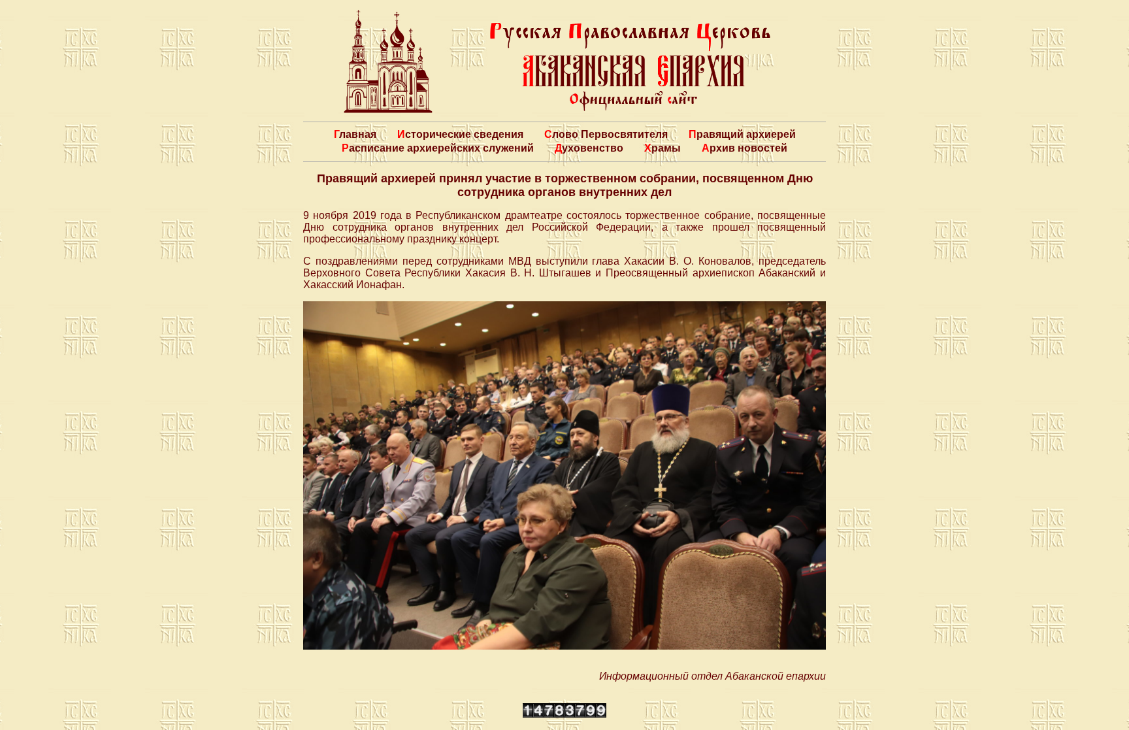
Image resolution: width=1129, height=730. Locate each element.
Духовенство (589, 148)
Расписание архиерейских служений (438, 148)
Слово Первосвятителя (606, 134)
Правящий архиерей (742, 134)
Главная (355, 134)
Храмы (662, 148)
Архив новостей (744, 148)
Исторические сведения (460, 134)
